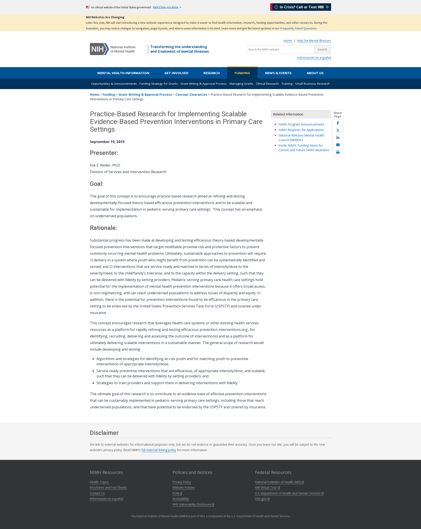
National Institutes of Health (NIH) (278, 482)
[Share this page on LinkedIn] (338, 137)
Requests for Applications (301, 130)
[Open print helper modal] (338, 152)
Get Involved (176, 73)
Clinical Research (267, 84)
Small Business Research (312, 84)
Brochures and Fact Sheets (108, 487)
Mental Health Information (123, 73)
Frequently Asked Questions (298, 28)
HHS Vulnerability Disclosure (192, 504)
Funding (242, 73)
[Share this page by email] (338, 145)
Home (288, 40)
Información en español (314, 58)
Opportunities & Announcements (114, 84)
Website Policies (184, 487)
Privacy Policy (182, 482)
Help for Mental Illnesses (314, 40)
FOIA (176, 493)
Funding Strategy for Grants (158, 84)
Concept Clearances (191, 94)
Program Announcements (301, 124)
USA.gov (261, 499)
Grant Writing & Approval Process (203, 84)
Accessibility (181, 499)
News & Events (278, 73)
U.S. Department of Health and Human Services (288, 493)
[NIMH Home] (113, 48)
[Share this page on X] (338, 130)
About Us (315, 73)
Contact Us (97, 493)
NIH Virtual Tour (266, 487)
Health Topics (99, 482)
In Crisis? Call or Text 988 (301, 7)
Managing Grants (241, 84)
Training (287, 84)
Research (211, 73)
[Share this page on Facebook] (338, 123)
